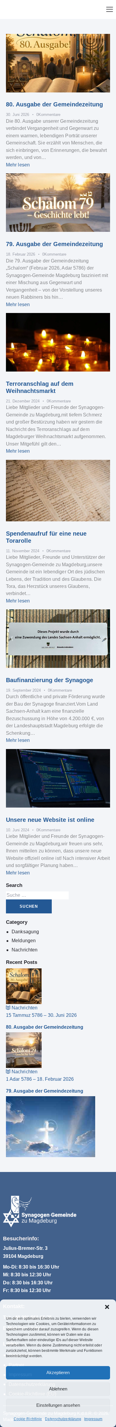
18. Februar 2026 (20, 254)
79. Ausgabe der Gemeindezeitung (54, 244)
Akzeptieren (58, 1372)
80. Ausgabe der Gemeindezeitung (54, 104)
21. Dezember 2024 (23, 401)
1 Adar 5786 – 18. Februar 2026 (40, 1079)
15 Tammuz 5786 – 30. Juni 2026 (41, 1015)
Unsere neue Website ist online (50, 819)
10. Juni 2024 (17, 830)
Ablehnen (58, 1388)
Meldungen (24, 940)
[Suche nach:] (37, 895)
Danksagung (25, 931)
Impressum (93, 1419)
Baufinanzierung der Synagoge (49, 680)
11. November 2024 (22, 551)
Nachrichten (24, 949)
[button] (107, 1307)
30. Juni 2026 (17, 114)
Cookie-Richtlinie (28, 1419)
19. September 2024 (23, 690)
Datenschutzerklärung (63, 1419)
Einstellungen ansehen (58, 1405)
